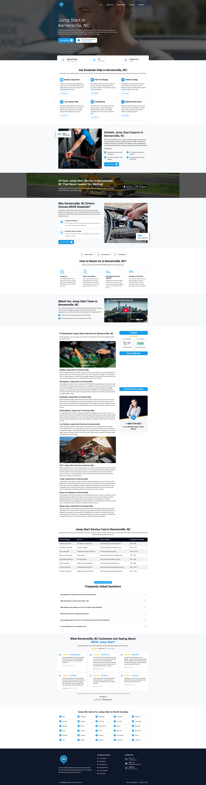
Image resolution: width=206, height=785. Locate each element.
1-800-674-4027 (101, 188)
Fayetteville (101, 716)
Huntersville (120, 740)
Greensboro (120, 716)
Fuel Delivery (100, 102)
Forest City (101, 721)
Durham (82, 740)
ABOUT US (110, 5)
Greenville (119, 721)
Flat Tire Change (101, 80)
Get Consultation (64, 242)
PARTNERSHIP (121, 5)
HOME (101, 5)
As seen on (103, 696)
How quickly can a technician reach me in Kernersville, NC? (78, 594)
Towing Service (103, 767)
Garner (100, 730)
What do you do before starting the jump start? (74, 614)
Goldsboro (101, 740)
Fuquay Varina (102, 726)
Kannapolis (137, 726)
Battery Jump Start (72, 80)
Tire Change (102, 758)
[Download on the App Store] (128, 186)
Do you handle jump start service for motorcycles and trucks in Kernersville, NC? (85, 620)
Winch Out (102, 773)
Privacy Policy (144, 782)
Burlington (65, 735)
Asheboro (64, 721)
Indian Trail (137, 716)
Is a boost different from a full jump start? (73, 626)
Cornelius (82, 735)
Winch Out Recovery (134, 102)
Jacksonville (138, 721)
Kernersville (138, 730)
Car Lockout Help (71, 102)
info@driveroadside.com (135, 764)
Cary (63, 740)
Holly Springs (120, 735)
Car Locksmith (103, 770)
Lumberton (137, 740)
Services (141, 5)
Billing (131, 5)
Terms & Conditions (132, 782)
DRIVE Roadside (66, 782)
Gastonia (101, 735)
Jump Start (102, 761)
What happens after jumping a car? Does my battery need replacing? (81, 607)
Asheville (64, 726)
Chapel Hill (83, 716)
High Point (119, 730)
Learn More (64, 93)
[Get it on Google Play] (142, 186)
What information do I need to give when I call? (74, 601)
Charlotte (82, 721)
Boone (64, 730)
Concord (82, 730)
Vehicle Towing (132, 80)
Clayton (82, 726)
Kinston (137, 735)
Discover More (110, 164)
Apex (63, 716)
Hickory (118, 726)
